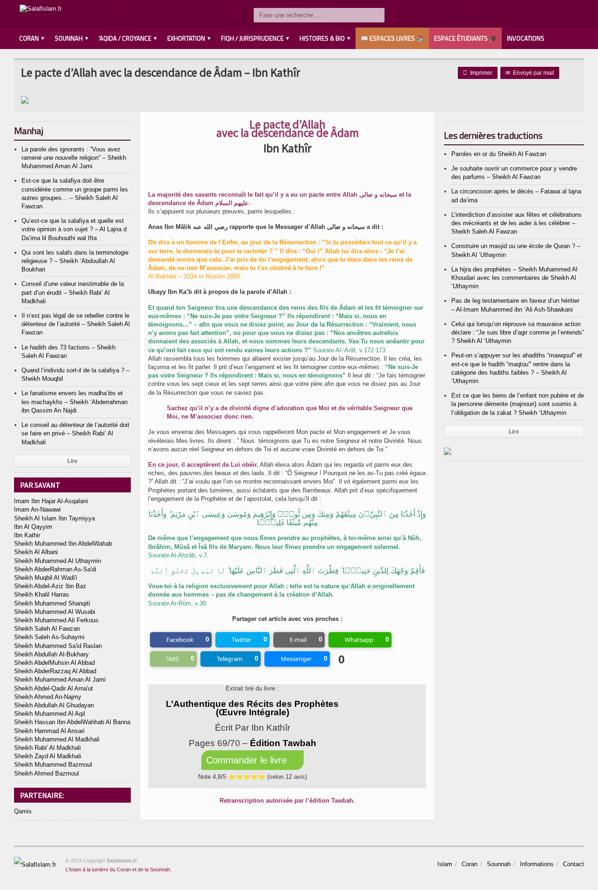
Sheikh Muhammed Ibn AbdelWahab (63, 543)
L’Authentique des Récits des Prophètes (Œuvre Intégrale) (252, 708)
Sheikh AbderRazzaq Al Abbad (55, 671)
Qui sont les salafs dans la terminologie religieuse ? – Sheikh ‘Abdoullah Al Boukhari (74, 261)
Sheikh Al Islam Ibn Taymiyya (54, 518)
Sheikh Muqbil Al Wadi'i (45, 577)
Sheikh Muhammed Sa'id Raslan (58, 645)
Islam (444, 864)
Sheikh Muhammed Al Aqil (49, 713)
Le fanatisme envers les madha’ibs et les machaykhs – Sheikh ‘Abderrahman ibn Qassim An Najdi (74, 401)
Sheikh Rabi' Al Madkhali (47, 747)
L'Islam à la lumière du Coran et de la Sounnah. (118, 869)
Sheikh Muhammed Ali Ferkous (56, 620)
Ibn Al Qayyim (33, 526)
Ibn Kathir (27, 535)
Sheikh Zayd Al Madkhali (47, 756)
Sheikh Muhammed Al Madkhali (57, 739)
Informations (537, 864)
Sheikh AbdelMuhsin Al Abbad (54, 662)
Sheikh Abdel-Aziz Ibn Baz (50, 586)
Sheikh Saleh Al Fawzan (47, 628)
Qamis (23, 811)
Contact (573, 864)
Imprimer (477, 73)
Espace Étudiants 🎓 (465, 38)
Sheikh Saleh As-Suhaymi (49, 637)
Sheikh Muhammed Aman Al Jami (60, 679)
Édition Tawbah (283, 743)
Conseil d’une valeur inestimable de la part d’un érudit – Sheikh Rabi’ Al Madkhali (72, 292)
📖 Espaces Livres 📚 (392, 38)
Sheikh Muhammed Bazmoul (53, 764)
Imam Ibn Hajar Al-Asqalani (51, 501)
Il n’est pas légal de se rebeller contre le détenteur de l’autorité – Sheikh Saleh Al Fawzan (75, 324)
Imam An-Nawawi (37, 509)
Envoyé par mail (529, 73)
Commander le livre (248, 760)
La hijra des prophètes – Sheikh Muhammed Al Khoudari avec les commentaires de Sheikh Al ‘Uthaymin (514, 278)
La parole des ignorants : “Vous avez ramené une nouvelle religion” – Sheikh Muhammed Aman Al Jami (73, 158)
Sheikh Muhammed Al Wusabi (54, 611)
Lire (72, 461)
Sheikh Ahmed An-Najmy (47, 696)
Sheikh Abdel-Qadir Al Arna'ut (53, 688)
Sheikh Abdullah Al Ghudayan (54, 705)
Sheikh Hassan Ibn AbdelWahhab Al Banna (72, 722)
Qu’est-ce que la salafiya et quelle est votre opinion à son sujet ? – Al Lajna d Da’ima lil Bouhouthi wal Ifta (74, 229)
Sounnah (499, 864)
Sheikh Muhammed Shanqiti (52, 603)
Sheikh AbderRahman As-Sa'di (55, 569)
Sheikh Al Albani (36, 551)
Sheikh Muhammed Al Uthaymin (57, 560)
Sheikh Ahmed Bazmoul (46, 773)
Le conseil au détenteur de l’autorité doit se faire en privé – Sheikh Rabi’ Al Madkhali (75, 433)
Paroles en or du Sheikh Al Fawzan (498, 153)
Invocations (525, 38)
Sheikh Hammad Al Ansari (49, 730)
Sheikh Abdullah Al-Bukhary (51, 654)
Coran (469, 864)
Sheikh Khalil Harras (41, 594)
